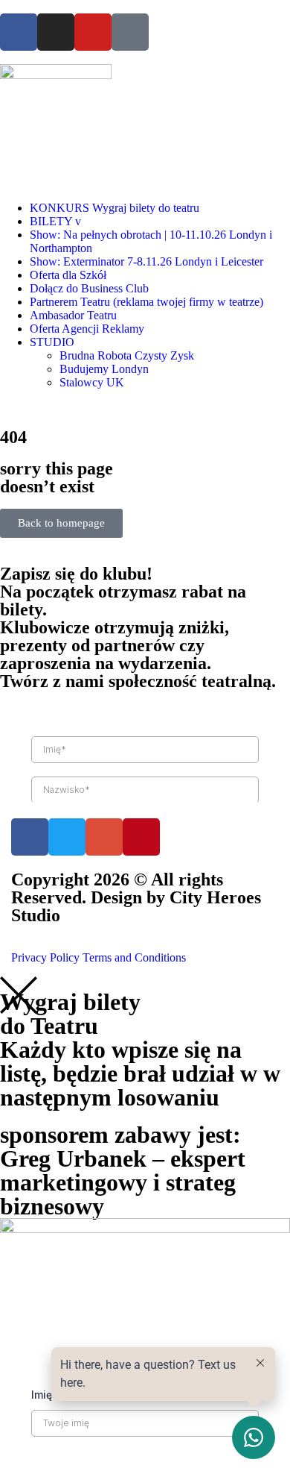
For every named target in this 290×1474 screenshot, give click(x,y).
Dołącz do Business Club (89, 288)
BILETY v (55, 221)
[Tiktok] (130, 32)
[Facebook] (18, 32)
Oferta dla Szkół (68, 275)
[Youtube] (93, 32)
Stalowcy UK (91, 382)
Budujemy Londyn (104, 369)
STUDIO (52, 342)
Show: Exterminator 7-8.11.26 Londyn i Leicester (146, 261)
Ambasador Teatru (73, 315)
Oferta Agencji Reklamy (87, 328)
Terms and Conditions (134, 957)
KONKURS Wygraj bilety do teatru (114, 207)
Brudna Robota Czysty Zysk (126, 355)
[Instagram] (55, 32)
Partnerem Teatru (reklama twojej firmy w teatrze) (146, 301)
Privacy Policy (45, 957)
